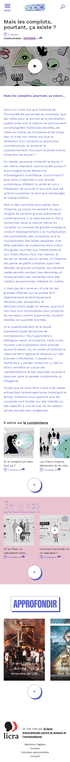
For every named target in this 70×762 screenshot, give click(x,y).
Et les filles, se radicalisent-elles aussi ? (14, 551)
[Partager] (40, 38)
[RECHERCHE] (62, 7)
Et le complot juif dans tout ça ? (18, 463)
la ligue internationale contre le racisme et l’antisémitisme (44, 732)
